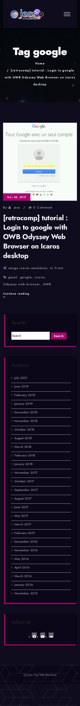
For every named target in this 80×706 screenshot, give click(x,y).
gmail (12, 277)
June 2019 (21, 386)
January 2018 (23, 464)
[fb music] (34, 635)
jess (17, 207)
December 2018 (25, 412)
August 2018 (23, 438)
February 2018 (24, 455)
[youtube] (42, 635)
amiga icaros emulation (27, 268)
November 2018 (26, 421)
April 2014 (22, 567)
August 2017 (23, 498)
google (26, 277)
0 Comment (43, 207)
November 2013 (25, 593)
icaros (40, 277)
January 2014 (23, 584)
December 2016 (25, 541)
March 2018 (22, 447)
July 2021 (20, 378)
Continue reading (16, 294)
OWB (47, 284)
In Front (56, 268)
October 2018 (24, 429)
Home (40, 63)
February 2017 (24, 533)
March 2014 (23, 576)
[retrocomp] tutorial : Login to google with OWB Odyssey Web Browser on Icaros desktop (40, 77)
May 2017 (21, 515)
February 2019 (24, 395)
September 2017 (26, 490)
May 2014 (21, 559)
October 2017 (24, 481)
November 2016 (26, 550)
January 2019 (23, 403)
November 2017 (25, 472)
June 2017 (21, 507)
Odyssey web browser (21, 284)
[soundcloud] (51, 635)
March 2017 (22, 524)
